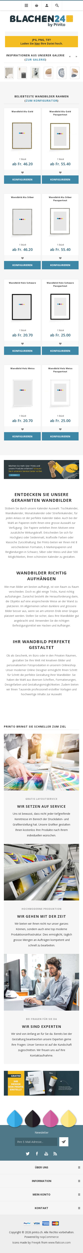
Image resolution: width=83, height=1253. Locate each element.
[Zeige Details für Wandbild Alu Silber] (22, 221)
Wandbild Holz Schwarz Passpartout (60, 284)
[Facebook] (37, 1154)
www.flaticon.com (59, 1242)
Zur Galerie (35, 59)
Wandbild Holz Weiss (22, 368)
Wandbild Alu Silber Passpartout (60, 199)
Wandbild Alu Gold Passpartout (60, 113)
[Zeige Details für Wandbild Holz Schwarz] (22, 307)
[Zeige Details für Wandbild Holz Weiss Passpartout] (60, 393)
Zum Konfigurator (41, 100)
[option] (9, 73)
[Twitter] (28, 1154)
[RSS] (55, 1154)
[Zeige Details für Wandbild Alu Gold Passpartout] (60, 136)
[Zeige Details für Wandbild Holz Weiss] (22, 393)
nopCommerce (49, 1237)
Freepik (36, 1242)
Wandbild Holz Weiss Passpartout (60, 370)
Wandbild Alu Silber (22, 197)
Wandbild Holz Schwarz (22, 282)
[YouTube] (46, 1154)
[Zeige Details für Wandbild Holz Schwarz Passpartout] (60, 307)
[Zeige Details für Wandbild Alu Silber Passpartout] (60, 221)
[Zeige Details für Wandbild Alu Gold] (22, 136)
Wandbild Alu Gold (22, 111)
